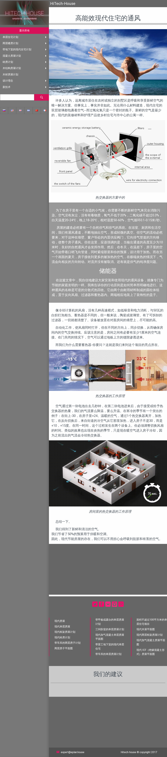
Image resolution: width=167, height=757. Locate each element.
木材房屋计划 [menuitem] (10, 74)
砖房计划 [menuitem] (8, 61)
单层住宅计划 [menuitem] (10, 37)
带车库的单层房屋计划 (108, 654)
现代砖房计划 (62, 637)
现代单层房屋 (62, 626)
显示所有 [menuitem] (24, 30)
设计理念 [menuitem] (8, 80)
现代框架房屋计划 (64, 631)
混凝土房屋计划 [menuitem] (12, 55)
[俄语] (4, 110)
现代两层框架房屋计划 (150, 634)
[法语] (45, 110)
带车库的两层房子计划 (67, 642)
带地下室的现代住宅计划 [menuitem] (17, 49)
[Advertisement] (108, 569)
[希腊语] (28, 110)
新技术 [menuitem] (6, 87)
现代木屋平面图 (146, 629)
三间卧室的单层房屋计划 (109, 629)
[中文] (37, 110)
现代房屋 (59, 621)
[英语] (12, 110)
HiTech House (24, 13)
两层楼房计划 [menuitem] (10, 43)
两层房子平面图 (63, 648)
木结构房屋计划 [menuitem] (12, 68)
